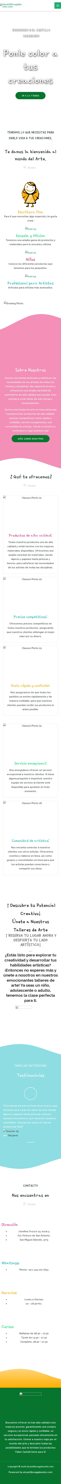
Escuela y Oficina (30, 235)
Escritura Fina (30, 212)
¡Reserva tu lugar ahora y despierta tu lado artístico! (30, 940)
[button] (6, 1120)
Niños (30, 259)
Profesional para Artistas (31, 283)
